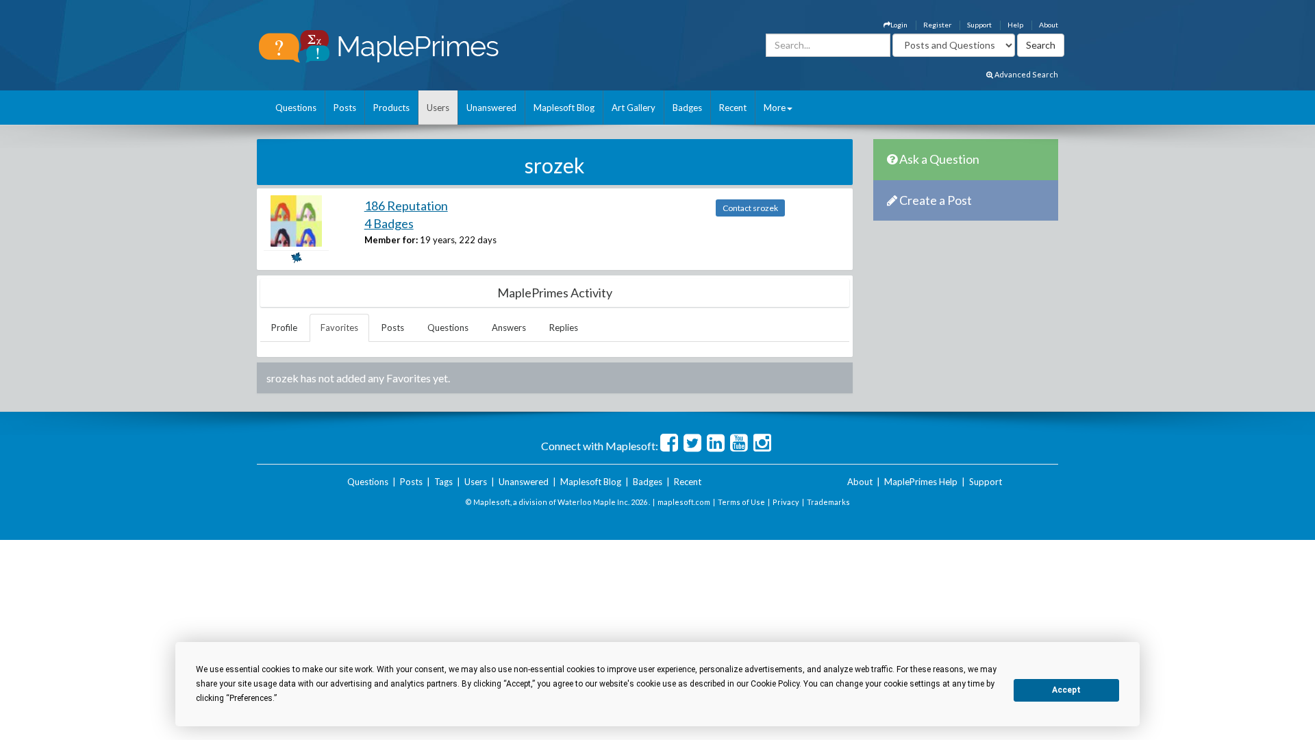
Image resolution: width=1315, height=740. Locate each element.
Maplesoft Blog (564, 107)
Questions (295, 107)
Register (937, 25)
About (1048, 25)
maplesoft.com (684, 501)
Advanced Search (1025, 74)
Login (898, 25)
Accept (1066, 690)
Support (979, 25)
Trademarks (828, 501)
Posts (345, 107)
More (775, 107)
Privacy (786, 501)
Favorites (339, 327)
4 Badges (389, 223)
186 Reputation (406, 205)
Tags (443, 481)
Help (1015, 25)
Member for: (391, 239)
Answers (509, 327)
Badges (687, 107)
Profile (284, 327)
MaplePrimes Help (920, 481)
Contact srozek (750, 208)
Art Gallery (633, 107)
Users (438, 107)
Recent (733, 107)
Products (391, 107)
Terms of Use (741, 501)
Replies (563, 327)
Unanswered (491, 107)
